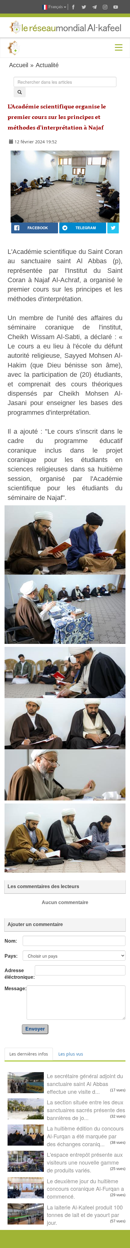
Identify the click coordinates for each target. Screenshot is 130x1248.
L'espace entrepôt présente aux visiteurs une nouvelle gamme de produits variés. (85, 1162)
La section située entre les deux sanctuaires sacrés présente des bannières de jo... (86, 1109)
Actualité (47, 65)
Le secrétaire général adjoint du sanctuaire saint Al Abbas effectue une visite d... (85, 1083)
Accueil (18, 65)
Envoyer (35, 1028)
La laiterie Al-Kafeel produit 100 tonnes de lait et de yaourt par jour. (85, 1214)
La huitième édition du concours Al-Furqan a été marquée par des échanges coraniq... (85, 1135)
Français (55, 7)
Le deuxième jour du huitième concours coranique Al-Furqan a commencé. (85, 1188)
